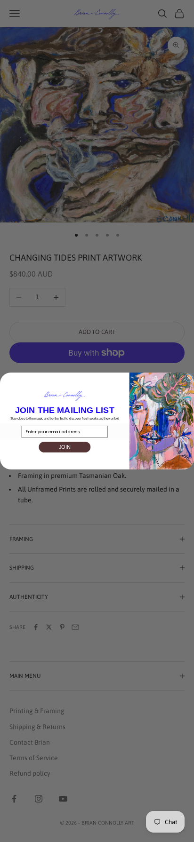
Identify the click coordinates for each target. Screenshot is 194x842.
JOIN (65, 447)
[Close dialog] (189, 377)
